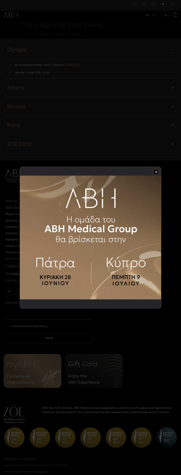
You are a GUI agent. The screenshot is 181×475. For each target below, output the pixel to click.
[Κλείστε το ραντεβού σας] (90, 237)
